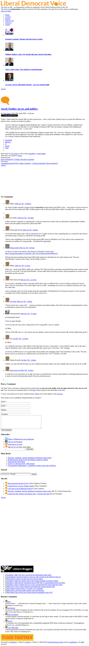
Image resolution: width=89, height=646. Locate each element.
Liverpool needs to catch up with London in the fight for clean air (38, 577)
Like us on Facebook (14, 442)
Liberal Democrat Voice (55, 642)
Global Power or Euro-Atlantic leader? (20, 486)
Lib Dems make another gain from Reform (29, 590)
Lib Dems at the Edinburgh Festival (19, 489)
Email (3, 406)
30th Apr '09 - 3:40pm (24, 301)
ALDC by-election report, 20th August (21, 464)
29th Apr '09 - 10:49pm (23, 204)
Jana (8, 601)
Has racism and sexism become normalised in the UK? (34, 592)
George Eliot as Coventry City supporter (29, 588)
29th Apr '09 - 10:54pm (26, 218)
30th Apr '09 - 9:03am (26, 248)
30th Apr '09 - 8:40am (30, 230)
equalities (31, 154)
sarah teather (41, 154)
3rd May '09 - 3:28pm (28, 360)
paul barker (11, 608)
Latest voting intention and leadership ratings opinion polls (34, 587)
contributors (73, 642)
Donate (7, 19)
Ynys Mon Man (12, 628)
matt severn (14, 370)
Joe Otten (13, 301)
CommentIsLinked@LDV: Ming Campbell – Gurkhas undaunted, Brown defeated (29, 163)
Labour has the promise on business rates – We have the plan (28, 494)
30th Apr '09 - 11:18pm (29, 314)
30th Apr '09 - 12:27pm (28, 280)
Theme (7, 25)
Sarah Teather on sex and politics (19, 108)
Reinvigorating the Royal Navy (18, 483)
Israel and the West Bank (16, 462)
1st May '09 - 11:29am (20, 339)
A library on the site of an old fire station (29, 579)
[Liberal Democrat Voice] (33, 6)
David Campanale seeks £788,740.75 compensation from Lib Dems (41, 583)
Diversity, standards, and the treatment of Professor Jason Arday (30, 458)
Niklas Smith (14, 248)
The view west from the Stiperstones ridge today (35, 575)
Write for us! (9, 21)
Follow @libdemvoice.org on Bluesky (20, 439)
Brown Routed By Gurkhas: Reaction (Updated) (17, 159)
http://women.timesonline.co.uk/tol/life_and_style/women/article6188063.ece (31, 253)
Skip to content (6, 11)
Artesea (27, 642)
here (34, 390)
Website (3, 410)
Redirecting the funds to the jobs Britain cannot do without (28, 460)
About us (8, 23)
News (20, 155)
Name (3, 401)
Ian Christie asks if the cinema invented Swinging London (38, 581)
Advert (3, 89)
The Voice (6, 113)
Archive (8, 17)
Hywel (9, 621)
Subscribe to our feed (14, 444)
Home (7, 15)
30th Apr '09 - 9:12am (22, 266)
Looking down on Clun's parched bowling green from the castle (40, 585)
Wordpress (13, 642)
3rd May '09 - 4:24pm (25, 370)
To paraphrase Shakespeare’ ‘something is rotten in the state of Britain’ (32, 465)
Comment (4, 414)
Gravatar (59, 394)
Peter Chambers (12, 614)
